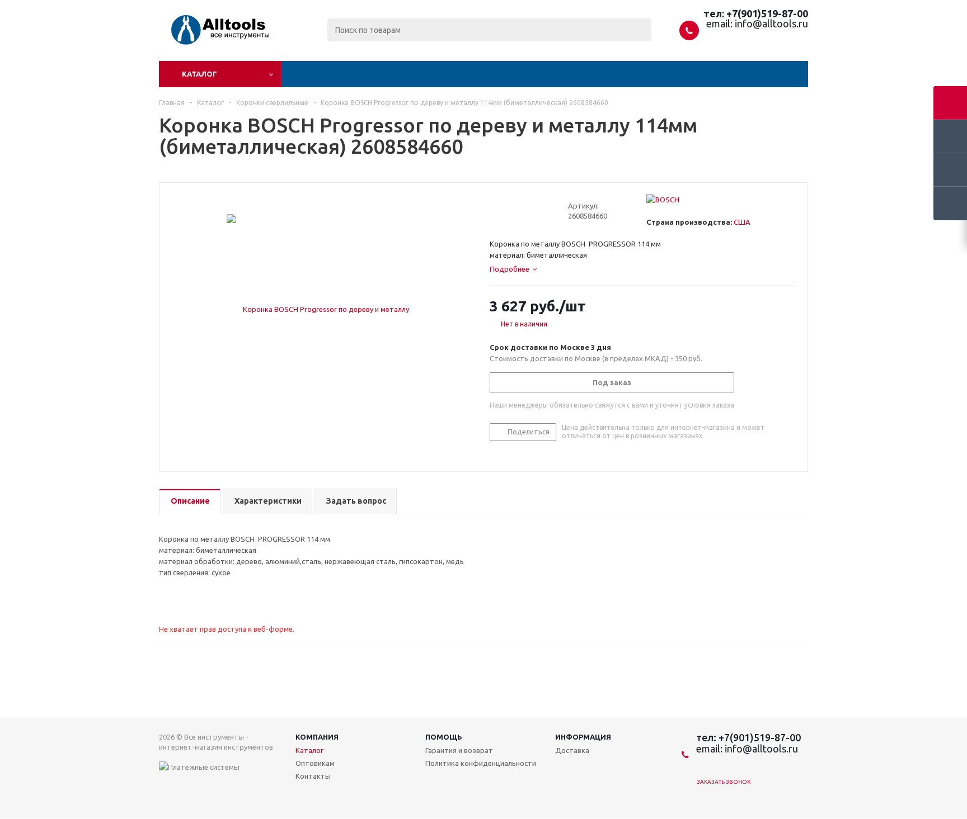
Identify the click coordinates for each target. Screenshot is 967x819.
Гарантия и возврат (459, 750)
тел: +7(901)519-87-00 (755, 13)
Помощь (443, 737)
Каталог (199, 74)
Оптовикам (315, 763)
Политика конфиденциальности (480, 763)
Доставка (572, 750)
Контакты (313, 776)
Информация (583, 737)
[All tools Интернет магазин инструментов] (208, 40)
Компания (317, 737)
